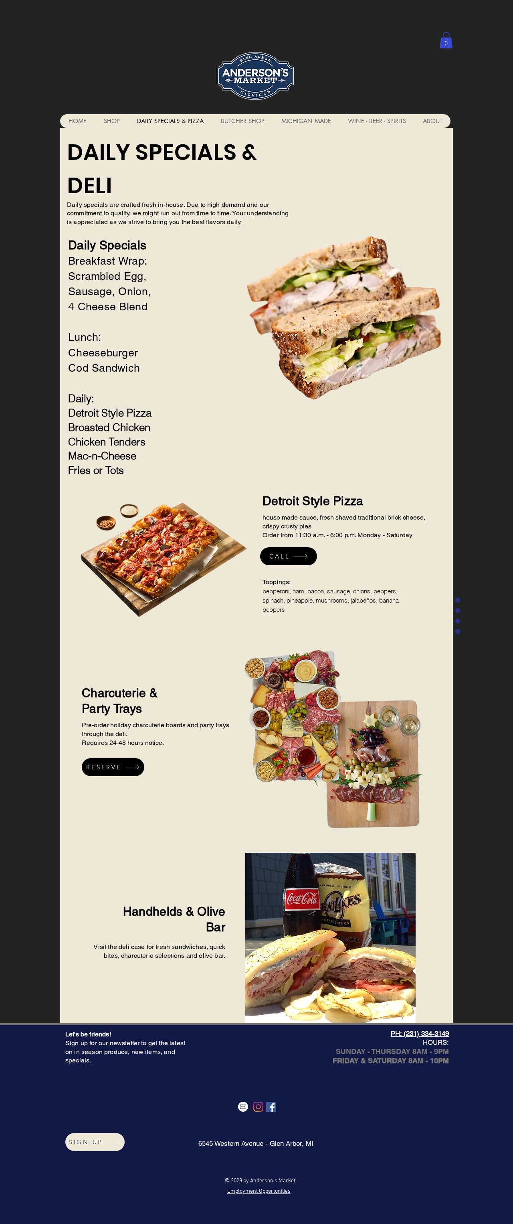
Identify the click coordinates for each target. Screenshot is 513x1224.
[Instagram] (258, 1107)
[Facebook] (271, 1107)
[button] (446, 40)
